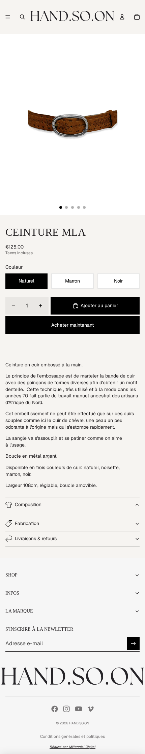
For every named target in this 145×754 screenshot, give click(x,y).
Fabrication (27, 523)
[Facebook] (55, 709)
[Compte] (122, 16)
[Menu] (8, 17)
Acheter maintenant (72, 325)
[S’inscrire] (133, 643)
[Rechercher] (22, 16)
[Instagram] (66, 709)
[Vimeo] (90, 709)
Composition (28, 504)
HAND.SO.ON (79, 723)
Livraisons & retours (36, 538)
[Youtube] (79, 709)
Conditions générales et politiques (72, 736)
